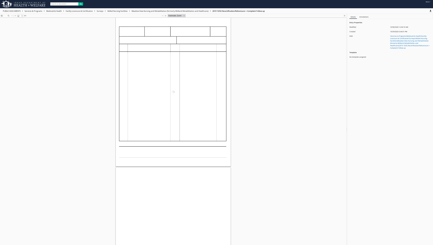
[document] (390, 129)
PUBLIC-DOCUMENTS (12, 11)
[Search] (80, 4)
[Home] (23, 4)
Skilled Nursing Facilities (117, 11)
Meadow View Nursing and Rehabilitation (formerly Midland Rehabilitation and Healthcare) (170, 11)
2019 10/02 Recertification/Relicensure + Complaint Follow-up (238, 11)
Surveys (100, 11)
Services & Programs (34, 11)
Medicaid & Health (54, 11)
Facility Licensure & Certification (79, 11)
